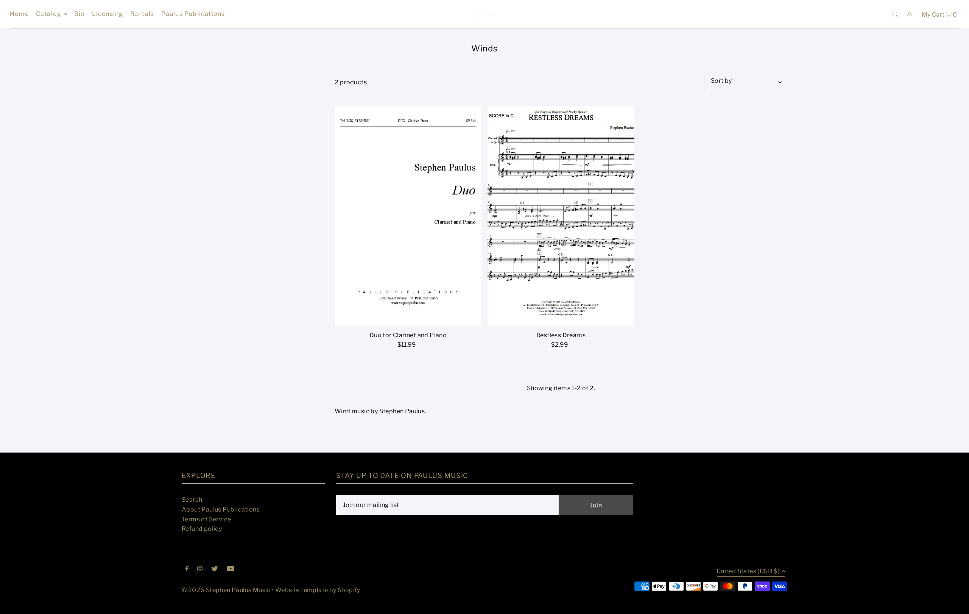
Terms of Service (206, 519)
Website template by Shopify (317, 590)
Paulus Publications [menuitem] (193, 13)
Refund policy (202, 528)
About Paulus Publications (221, 509)
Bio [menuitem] (79, 13)
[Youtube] (230, 569)
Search (192, 499)
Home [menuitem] (19, 13)
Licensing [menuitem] (107, 13)
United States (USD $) (748, 571)
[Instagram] (200, 569)
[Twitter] (214, 569)
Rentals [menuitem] (142, 13)
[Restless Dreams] (561, 216)
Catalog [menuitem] (48, 13)
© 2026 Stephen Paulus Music (226, 590)
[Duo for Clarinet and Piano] (408, 216)
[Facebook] (187, 569)
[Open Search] (895, 14)
